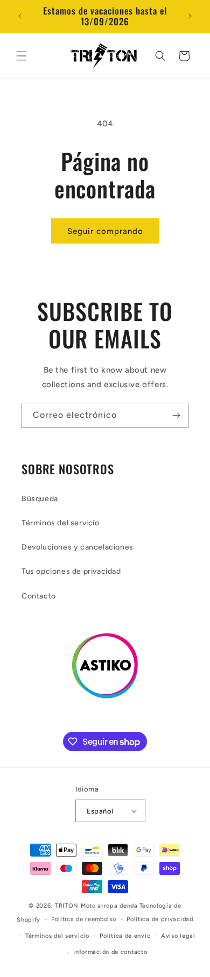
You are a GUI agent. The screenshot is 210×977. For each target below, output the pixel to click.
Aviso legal (178, 935)
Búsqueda (40, 498)
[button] (21, 56)
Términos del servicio (61, 522)
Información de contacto (110, 952)
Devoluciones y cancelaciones (78, 547)
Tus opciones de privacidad (71, 571)
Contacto (39, 596)
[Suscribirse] (176, 415)
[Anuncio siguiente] (190, 16)
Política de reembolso (83, 919)
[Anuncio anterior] (20, 16)
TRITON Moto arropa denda (96, 905)
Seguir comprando (105, 231)
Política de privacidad (160, 919)
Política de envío (125, 935)
